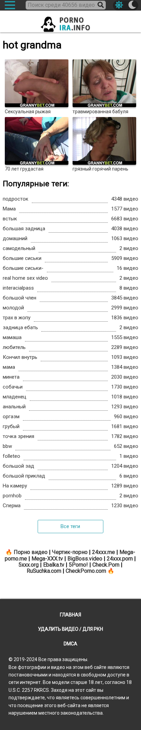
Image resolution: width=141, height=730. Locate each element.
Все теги (70, 526)
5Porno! (78, 564)
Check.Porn (105, 564)
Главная (70, 614)
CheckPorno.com (86, 571)
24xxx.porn (120, 558)
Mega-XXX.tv (47, 558)
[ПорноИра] (70, 22)
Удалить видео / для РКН (70, 629)
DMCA (70, 643)
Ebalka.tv (53, 564)
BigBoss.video (84, 558)
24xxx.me (103, 552)
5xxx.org (28, 564)
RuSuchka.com (44, 571)
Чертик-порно (70, 552)
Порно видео (31, 552)
